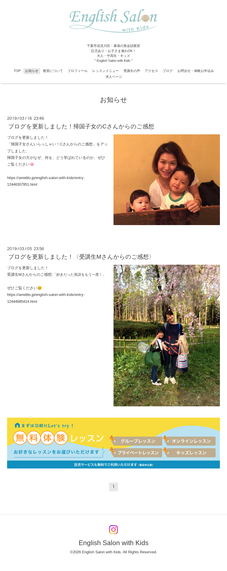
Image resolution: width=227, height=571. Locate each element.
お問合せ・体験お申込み (195, 71)
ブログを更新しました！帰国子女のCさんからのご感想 (81, 126)
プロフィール (78, 71)
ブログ (168, 71)
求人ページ (114, 77)
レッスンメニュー (105, 71)
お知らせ (31, 71)
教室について (53, 71)
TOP (17, 71)
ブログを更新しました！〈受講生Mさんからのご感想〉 (81, 257)
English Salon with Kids (114, 542)
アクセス (151, 71)
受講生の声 (131, 71)
